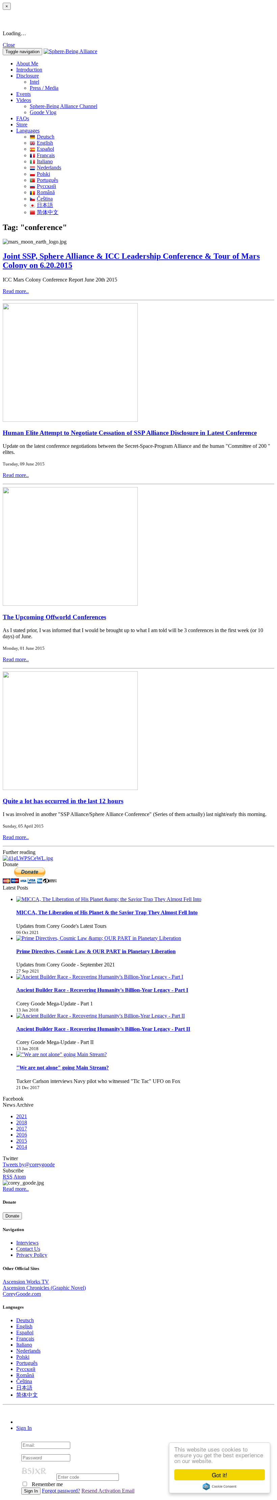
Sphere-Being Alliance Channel (63, 106)
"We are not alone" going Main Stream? (62, 1067)
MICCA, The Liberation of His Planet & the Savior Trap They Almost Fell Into (107, 912)
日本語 (45, 205)
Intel (34, 82)
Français (46, 155)
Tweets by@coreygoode (29, 1164)
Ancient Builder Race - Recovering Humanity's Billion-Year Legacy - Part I (102, 990)
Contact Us (28, 1249)
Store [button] (21, 124)
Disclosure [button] (27, 76)
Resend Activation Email (107, 1491)
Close (9, 45)
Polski (43, 174)
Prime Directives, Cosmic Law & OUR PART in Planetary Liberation (96, 951)
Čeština (45, 199)
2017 (21, 1128)
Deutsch (45, 137)
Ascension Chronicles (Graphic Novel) (44, 1288)
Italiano (45, 161)
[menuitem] (152, 82)
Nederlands (49, 167)
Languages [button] (28, 130)
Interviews (27, 1243)
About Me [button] (27, 63)
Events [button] (23, 94)
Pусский (46, 186)
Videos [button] (23, 100)
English (45, 143)
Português (47, 180)
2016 (21, 1135)
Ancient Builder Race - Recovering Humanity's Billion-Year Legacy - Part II (103, 1029)
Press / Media (44, 88)
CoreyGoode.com (22, 1294)
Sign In (24, 1428)
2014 (21, 1147)
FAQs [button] (22, 118)
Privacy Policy (31, 1255)
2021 (21, 1116)
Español (45, 149)
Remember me (46, 1484)
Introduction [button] (29, 69)
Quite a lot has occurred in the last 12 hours (63, 801)
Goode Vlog (43, 112)
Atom (20, 1177)
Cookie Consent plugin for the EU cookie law (219, 1486)
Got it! (219, 1475)
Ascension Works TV (26, 1282)
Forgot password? (61, 1491)
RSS (7, 1177)
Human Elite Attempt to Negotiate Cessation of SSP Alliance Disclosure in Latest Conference (130, 432)
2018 (21, 1122)
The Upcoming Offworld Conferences (54, 617)
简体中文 (47, 212)
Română (46, 192)
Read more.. (16, 291)
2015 (21, 1141)
